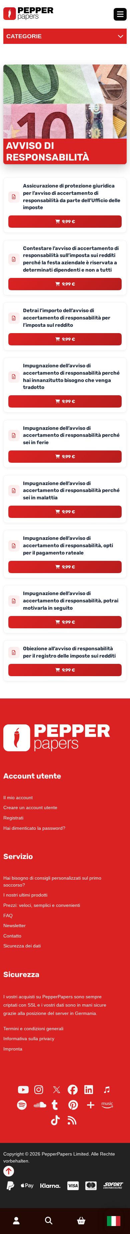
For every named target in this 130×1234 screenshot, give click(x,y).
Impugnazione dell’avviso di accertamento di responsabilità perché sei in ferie (71, 435)
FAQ (8, 915)
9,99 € (68, 221)
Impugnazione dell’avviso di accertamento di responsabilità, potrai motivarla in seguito (70, 600)
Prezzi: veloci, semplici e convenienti (41, 905)
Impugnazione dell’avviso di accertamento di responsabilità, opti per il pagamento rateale (68, 545)
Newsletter (14, 925)
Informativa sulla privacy (28, 1038)
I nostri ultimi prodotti (25, 895)
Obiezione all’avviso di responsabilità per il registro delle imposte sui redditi (69, 652)
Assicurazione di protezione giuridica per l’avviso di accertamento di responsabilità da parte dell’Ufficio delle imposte (71, 196)
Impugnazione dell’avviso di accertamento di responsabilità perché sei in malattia (71, 490)
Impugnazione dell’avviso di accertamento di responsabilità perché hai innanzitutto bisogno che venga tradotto (71, 376)
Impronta (12, 1048)
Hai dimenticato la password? (34, 828)
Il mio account (18, 797)
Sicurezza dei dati (22, 945)
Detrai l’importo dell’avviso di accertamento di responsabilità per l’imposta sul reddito (66, 318)
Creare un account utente (30, 807)
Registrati (13, 817)
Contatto (12, 935)
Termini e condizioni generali (33, 1028)
